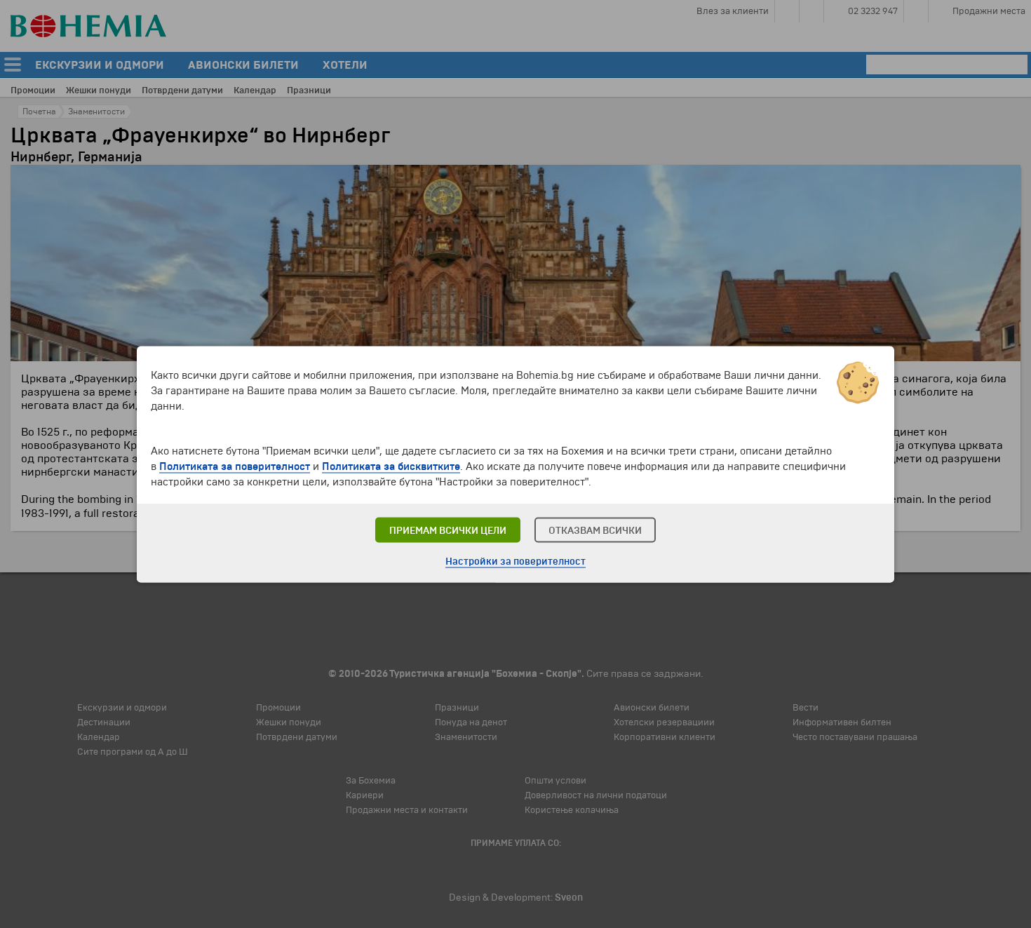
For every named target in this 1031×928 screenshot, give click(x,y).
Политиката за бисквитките (391, 465)
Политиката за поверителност (234, 465)
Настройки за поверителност (515, 561)
